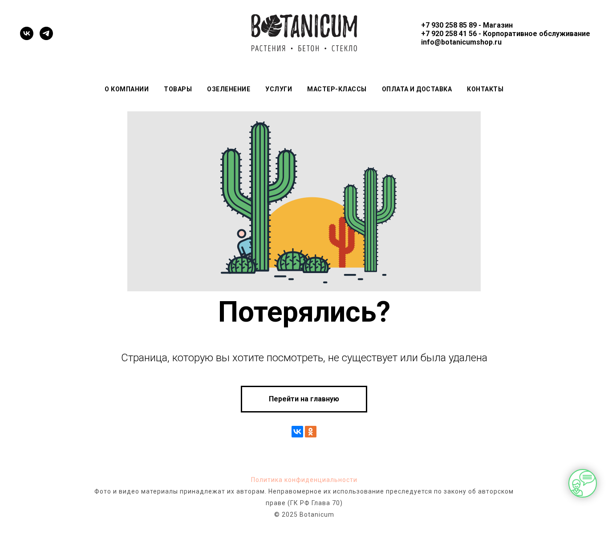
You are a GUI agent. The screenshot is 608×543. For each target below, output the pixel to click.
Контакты (485, 89)
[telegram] (46, 33)
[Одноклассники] (310, 431)
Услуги (278, 89)
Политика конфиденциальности (304, 479)
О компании (127, 89)
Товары (178, 89)
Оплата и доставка (417, 89)
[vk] (26, 33)
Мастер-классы (337, 89)
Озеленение (228, 89)
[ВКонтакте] (297, 431)
